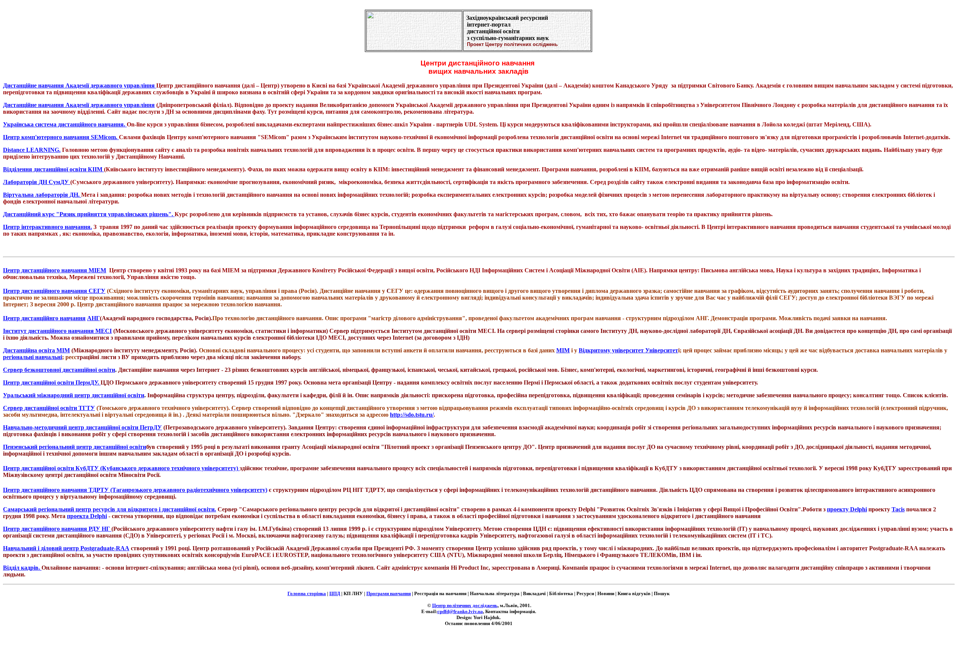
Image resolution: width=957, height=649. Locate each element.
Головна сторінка (306, 593)
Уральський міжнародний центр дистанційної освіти (73, 395)
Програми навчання (388, 593)
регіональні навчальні (32, 357)
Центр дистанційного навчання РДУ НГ (57, 529)
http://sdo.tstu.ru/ (412, 414)
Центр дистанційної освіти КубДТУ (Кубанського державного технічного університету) (121, 468)
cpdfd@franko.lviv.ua (460, 611)
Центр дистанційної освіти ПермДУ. (52, 382)
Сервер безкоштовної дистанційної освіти (59, 370)
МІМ (563, 350)
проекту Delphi (847, 509)
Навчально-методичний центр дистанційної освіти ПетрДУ (82, 427)
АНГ (93, 318)
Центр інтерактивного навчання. (47, 227)
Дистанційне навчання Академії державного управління (79, 85)
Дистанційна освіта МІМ (36, 350)
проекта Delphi (87, 516)
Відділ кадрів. (22, 567)
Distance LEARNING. (32, 150)
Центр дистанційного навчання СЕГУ (54, 291)
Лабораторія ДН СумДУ (36, 182)
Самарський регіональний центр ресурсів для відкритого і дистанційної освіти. (109, 509)
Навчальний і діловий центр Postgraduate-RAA (66, 548)
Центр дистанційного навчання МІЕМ (54, 270)
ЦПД (334, 593)
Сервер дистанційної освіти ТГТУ (49, 408)
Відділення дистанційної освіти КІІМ (53, 169)
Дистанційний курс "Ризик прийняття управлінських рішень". (89, 214)
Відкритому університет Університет (628, 350)
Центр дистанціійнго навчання (44, 318)
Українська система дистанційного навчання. (65, 124)
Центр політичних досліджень (465, 605)
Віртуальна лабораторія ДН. (42, 195)
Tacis (898, 509)
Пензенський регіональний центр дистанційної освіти (74, 447)
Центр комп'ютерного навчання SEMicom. (61, 137)
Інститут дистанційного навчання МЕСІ (57, 331)
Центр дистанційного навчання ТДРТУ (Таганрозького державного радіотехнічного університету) (135, 490)
